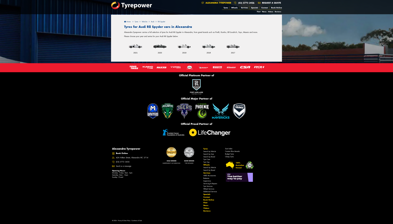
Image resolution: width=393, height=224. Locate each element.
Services (244, 8)
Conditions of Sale (136, 220)
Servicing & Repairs (210, 184)
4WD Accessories (209, 176)
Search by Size (208, 154)
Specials (254, 8)
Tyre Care (206, 159)
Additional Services (210, 192)
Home (128, 22)
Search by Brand (209, 157)
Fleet (258, 12)
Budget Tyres (229, 154)
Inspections (207, 181)
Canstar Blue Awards (232, 151)
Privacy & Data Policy (124, 220)
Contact (264, 8)
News (264, 12)
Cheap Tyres (229, 157)
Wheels (234, 8)
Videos (270, 12)
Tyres (226, 8)
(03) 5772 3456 (246, 3)
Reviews (278, 12)
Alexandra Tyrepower (218, 3)
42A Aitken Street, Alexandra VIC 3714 (132, 158)
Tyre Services (207, 186)
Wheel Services (208, 189)
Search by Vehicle (209, 151)
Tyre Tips (206, 162)
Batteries (206, 178)
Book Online (276, 8)
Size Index (228, 149)
